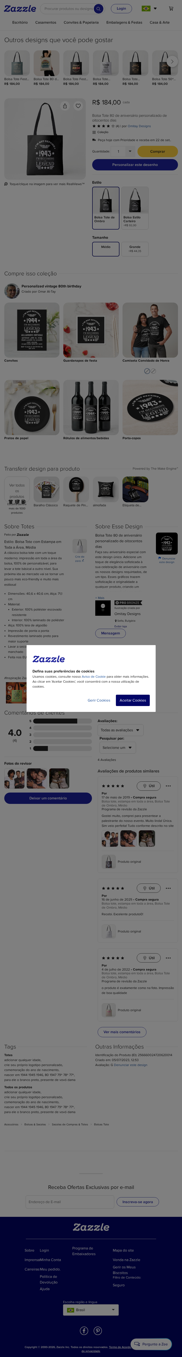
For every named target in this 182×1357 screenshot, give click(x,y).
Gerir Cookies (99, 700)
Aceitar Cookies (133, 700)
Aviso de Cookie (94, 677)
